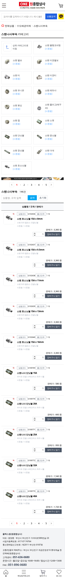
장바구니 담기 (53, 234)
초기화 (42, 197)
